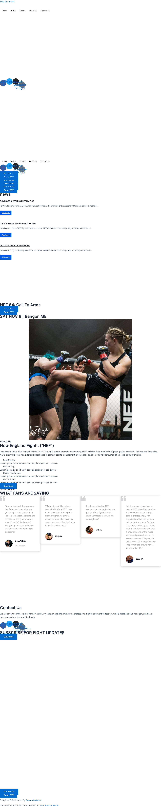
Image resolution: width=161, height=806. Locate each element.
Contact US (45, 11)
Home (4, 11)
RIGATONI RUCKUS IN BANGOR (15, 245)
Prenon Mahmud (34, 800)
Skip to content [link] (7, 1)
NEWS (13, 11)
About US (33, 11)
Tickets (22, 11)
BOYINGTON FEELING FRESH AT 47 (17, 201)
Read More (6, 213)
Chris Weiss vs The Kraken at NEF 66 (18, 223)
